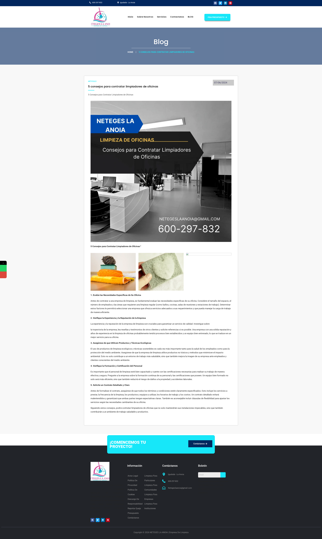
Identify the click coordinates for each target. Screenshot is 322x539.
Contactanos (177, 16)
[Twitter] (220, 3)
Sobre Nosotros (145, 16)
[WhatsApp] (3, 268)
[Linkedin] (225, 3)
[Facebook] (215, 3)
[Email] (3, 275)
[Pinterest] (230, 3)
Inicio (130, 16)
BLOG (190, 16)
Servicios (161, 16)
